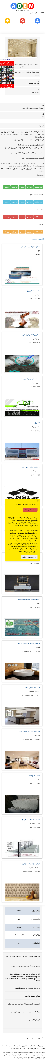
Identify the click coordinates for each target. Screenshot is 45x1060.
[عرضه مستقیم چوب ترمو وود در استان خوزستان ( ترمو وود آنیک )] (22, 416)
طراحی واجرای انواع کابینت (32, 687)
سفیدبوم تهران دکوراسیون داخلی (29, 731)
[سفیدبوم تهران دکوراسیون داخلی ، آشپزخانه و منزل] (22, 768)
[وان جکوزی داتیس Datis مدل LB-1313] (22, 680)
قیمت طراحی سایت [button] (30, 509)
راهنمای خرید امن (32, 1048)
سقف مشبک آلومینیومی (33, 290)
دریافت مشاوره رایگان (29, 557)
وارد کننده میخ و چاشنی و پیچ (31, 467)
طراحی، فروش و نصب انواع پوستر (30, 863)
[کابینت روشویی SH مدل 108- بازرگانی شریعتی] (22, 592)
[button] (38, 187)
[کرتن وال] (22, 460)
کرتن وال (37, 422)
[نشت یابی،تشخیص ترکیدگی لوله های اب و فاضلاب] (22, 372)
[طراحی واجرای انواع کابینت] (22, 724)
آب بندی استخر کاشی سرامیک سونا (29, 599)
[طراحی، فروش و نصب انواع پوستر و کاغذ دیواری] (22, 901)
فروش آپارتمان (34, 1020)
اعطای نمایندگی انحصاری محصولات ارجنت (25, 966)
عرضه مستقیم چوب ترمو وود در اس (29, 378)
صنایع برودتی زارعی (32, 996)
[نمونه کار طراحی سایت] (7, 88)
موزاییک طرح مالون (34, 775)
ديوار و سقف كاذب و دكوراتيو (31, 819)
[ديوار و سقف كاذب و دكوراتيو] (22, 857)
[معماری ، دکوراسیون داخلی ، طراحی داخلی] (22, 284)
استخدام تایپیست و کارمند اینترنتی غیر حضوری (23, 1004)
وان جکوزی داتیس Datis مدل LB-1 (29, 643)
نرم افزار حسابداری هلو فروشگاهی (27, 988)
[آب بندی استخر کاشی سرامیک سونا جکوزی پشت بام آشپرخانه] (22, 636)
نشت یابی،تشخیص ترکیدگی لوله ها (29, 334)
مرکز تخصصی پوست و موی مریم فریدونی (25, 1012)
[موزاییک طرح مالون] (22, 812)
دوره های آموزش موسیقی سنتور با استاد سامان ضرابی (23, 957)
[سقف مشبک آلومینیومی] (22, 328)
